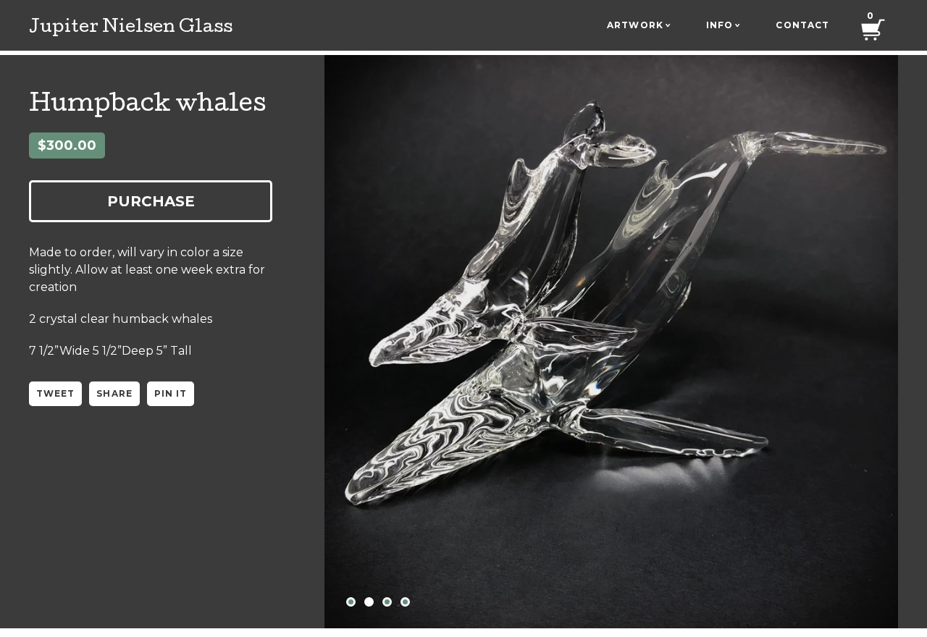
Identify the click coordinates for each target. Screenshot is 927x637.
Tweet (55, 393)
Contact (802, 25)
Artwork (639, 25)
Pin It (170, 393)
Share (114, 393)
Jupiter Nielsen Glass (130, 28)
